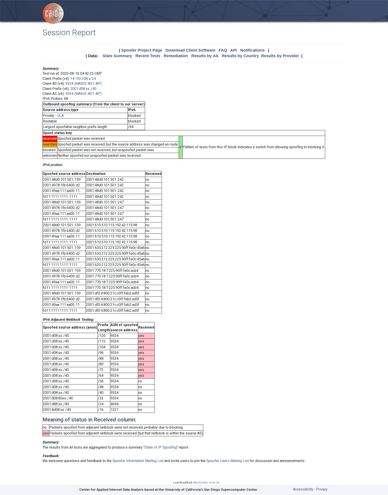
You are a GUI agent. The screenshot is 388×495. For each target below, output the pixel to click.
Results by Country (240, 56)
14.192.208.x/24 (83, 78)
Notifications (252, 50)
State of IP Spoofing (161, 447)
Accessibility (303, 489)
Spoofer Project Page (141, 50)
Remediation (176, 56)
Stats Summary (117, 56)
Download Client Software (190, 50)
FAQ (223, 50)
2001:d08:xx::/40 (83, 89)
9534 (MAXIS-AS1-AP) (83, 83)
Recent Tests (147, 56)
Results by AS (204, 56)
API (233, 50)
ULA (60, 115)
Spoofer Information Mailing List (137, 461)
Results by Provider (280, 56)
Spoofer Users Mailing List (227, 461)
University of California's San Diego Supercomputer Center (211, 490)
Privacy (322, 489)
